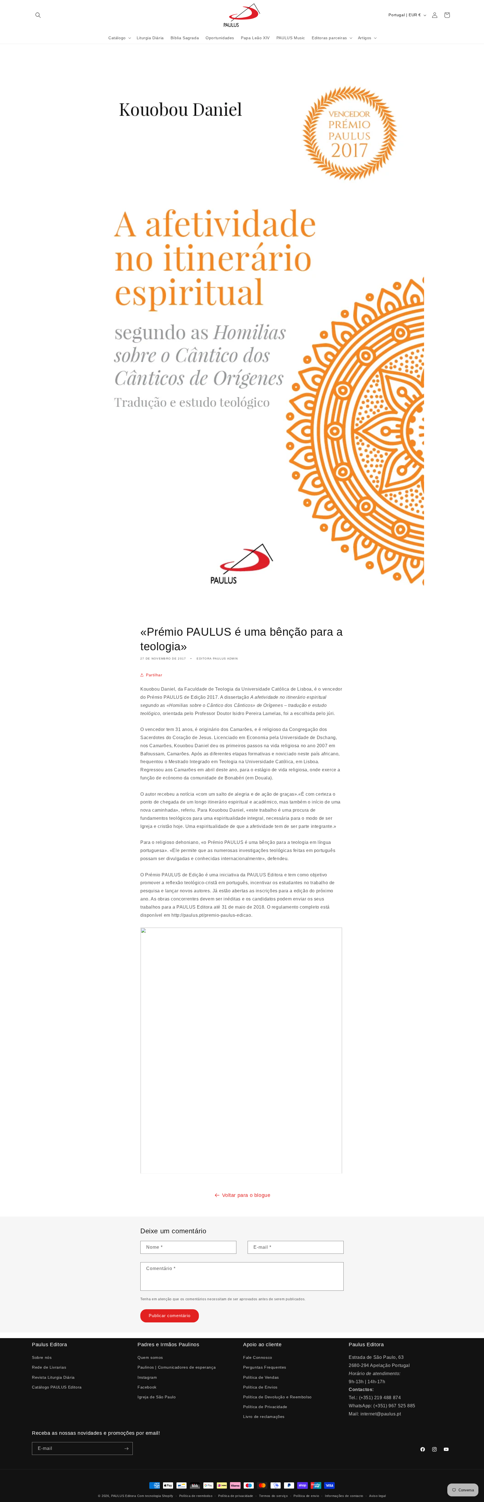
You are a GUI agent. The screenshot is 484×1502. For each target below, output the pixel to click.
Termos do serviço (273, 1495)
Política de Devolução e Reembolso (277, 1397)
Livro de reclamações (264, 1416)
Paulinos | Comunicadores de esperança (177, 1367)
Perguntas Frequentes (264, 1367)
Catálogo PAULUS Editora (57, 1387)
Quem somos (150, 1357)
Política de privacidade (235, 1495)
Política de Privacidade (265, 1407)
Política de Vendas (261, 1377)
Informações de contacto (344, 1495)
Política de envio (306, 1495)
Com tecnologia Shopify (155, 1496)
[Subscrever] (126, 1448)
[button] (38, 15)
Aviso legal (377, 1495)
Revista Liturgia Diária (53, 1377)
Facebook (147, 1387)
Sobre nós (42, 1357)
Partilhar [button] (154, 675)
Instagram (147, 1377)
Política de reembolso (196, 1495)
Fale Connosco (257, 1357)
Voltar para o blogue (246, 1195)
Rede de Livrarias (49, 1367)
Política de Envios (260, 1387)
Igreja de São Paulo (157, 1397)
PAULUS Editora (124, 1496)
